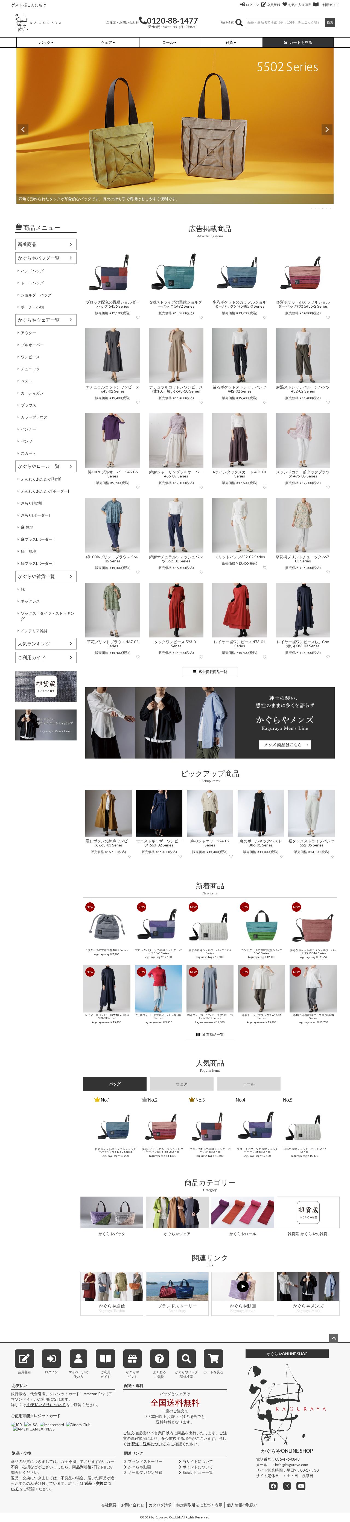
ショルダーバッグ (36, 295)
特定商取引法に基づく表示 (199, 1505)
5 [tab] (327, 208)
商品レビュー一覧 (197, 1472)
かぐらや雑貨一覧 (36, 576)
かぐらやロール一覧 (39, 466)
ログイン (252, 5)
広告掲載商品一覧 (213, 672)
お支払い (19, 1385)
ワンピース (30, 356)
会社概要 (108, 1505)
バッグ (115, 1084)
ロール (249, 1084)
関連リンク (133, 1453)
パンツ (26, 441)
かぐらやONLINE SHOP (287, 1353)
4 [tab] (323, 208)
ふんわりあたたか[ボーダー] (45, 491)
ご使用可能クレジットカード (36, 1415)
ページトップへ (333, 1338)
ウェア (182, 1084)
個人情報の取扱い (242, 1505)
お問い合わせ (132, 1505)
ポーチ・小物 (32, 307)
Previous (23, 129)
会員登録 (273, 5)
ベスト (26, 381)
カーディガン (32, 393)
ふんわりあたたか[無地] (41, 479)
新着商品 (27, 244)
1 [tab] (311, 208)
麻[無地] (27, 527)
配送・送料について (149, 1443)
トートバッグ (32, 283)
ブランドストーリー (145, 1461)
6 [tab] (330, 208)
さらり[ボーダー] (35, 515)
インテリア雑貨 (34, 630)
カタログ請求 (160, 1505)
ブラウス (28, 405)
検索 (330, 22)
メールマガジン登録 (145, 1472)
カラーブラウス (34, 417)
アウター (28, 332)
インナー (28, 429)
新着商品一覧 (213, 1034)
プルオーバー (32, 344)
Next (327, 129)
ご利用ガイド (329, 5)
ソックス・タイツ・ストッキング (47, 616)
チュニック (30, 369)
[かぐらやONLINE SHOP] (38, 22)
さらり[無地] (31, 503)
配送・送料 (133, 1385)
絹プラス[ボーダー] (37, 563)
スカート (28, 453)
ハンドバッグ (32, 270)
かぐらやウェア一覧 (39, 320)
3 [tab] (319, 208)
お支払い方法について (46, 1404)
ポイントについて (197, 1466)
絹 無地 (28, 551)
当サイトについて (197, 1461)
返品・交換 (21, 1453)
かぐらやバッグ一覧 (39, 258)
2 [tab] (315, 208)
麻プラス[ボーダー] (37, 539)
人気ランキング (34, 643)
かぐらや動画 (139, 1466)
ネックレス (30, 601)
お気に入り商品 (299, 5)
